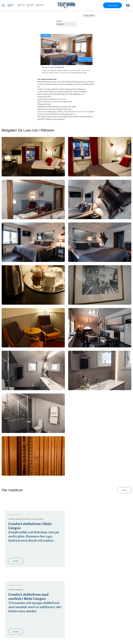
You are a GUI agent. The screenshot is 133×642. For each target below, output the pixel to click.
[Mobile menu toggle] (3, 5)
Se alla (124, 490)
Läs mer (15, 557)
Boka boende (112, 5)
